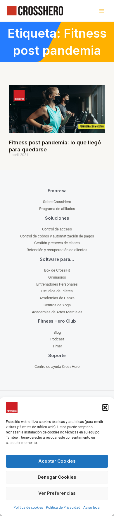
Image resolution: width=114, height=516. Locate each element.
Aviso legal (92, 507)
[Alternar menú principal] (101, 11)
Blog (57, 332)
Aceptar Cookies (57, 461)
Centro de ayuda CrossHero (57, 366)
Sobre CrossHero (57, 202)
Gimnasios (57, 277)
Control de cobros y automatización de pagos (57, 236)
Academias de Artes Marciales (57, 312)
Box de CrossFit (57, 270)
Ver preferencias (57, 493)
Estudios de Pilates (57, 291)
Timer (57, 346)
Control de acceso (57, 229)
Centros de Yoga (57, 305)
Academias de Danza (57, 298)
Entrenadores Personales (57, 284)
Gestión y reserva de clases (57, 243)
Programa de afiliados (57, 209)
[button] (105, 407)
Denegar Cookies (57, 477)
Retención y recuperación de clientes (57, 250)
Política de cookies (28, 507)
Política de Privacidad (63, 507)
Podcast (57, 339)
